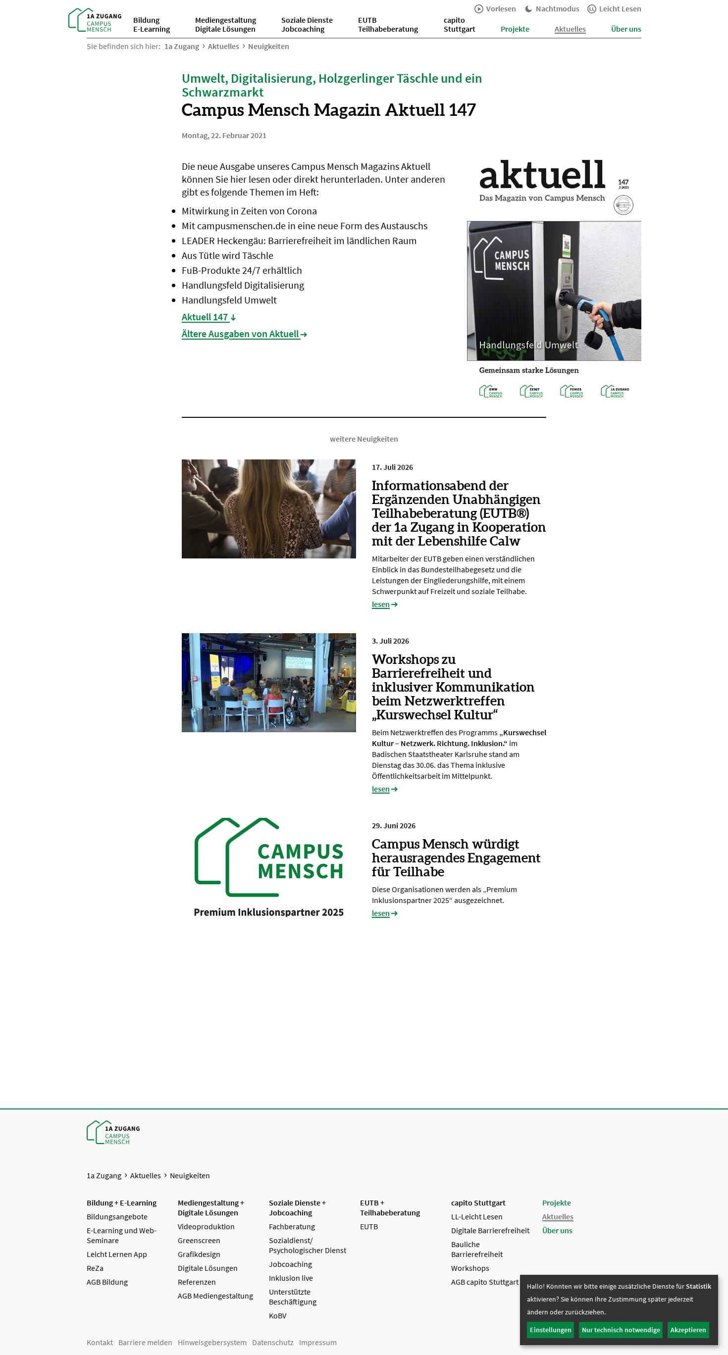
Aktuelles (223, 46)
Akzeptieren (688, 1329)
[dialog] (619, 1310)
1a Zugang (181, 46)
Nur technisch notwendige (621, 1329)
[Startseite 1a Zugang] (94, 19)
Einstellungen (551, 1329)
